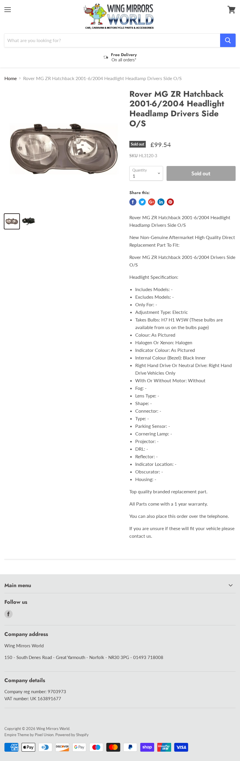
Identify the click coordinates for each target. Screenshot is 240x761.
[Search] (228, 40)
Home (10, 78)
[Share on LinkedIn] (160, 201)
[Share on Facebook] (132, 201)
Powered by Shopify (72, 734)
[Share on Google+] (151, 201)
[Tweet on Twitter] (142, 201)
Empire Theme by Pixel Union (29, 734)
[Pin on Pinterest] (170, 201)
